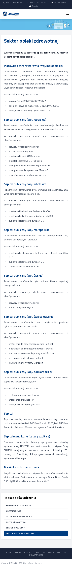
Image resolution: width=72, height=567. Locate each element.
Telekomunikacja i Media (19, 516)
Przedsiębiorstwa (15, 522)
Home (9, 552)
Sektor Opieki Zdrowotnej (20, 533)
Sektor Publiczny (15, 527)
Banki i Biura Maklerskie (18, 505)
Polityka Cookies (45, 552)
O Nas (18, 552)
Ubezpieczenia (13, 511)
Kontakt (28, 552)
